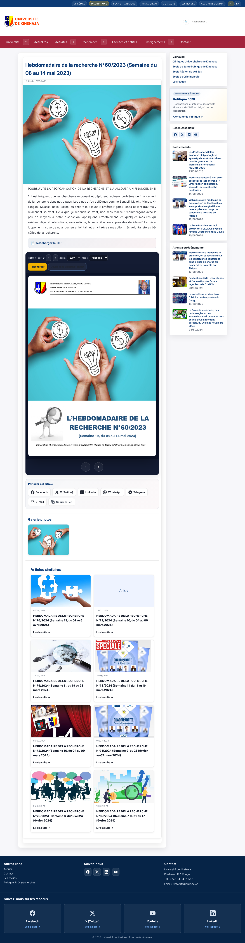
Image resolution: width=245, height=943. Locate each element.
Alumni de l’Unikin (212, 3)
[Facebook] (175, 134)
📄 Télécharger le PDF (46, 243)
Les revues (188, 3)
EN (237, 3)
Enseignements (155, 42)
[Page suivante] (98, 467)
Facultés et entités (124, 42)
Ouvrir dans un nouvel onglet (67, 266)
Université (13, 42)
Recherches (89, 42)
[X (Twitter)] (182, 134)
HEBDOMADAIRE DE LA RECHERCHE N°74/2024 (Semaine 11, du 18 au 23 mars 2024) (58, 685)
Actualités (41, 42)
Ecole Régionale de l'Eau (187, 71)
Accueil (8, 869)
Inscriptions (99, 3)
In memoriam (149, 3)
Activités (61, 42)
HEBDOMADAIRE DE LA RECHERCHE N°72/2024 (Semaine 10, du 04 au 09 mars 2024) (122, 620)
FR (231, 3)
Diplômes (79, 3)
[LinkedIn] (189, 134)
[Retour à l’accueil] (22, 21)
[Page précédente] (85, 467)
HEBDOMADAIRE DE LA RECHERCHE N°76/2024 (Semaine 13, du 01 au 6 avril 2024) (58, 620)
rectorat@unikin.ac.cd (185, 883)
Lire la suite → (41, 632)
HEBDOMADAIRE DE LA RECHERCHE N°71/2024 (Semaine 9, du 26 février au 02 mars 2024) (122, 750)
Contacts (169, 3)
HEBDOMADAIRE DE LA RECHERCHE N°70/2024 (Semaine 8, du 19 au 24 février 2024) (58, 815)
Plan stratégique (124, 3)
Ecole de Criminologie (186, 76)
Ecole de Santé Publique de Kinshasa (195, 66)
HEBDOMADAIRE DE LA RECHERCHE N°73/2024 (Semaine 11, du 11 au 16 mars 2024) (122, 685)
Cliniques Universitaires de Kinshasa (195, 61)
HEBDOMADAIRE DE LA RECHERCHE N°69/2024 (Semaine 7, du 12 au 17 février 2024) (122, 815)
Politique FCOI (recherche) (19, 882)
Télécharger (37, 266)
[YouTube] (196, 134)
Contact (185, 42)
